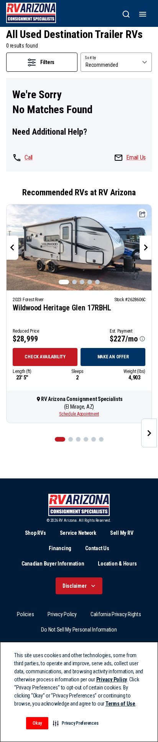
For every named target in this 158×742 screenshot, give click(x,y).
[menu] (142, 14)
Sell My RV (121, 533)
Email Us (136, 157)
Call (29, 157)
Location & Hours (117, 564)
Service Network (78, 533)
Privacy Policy (62, 614)
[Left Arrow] (12, 247)
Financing (60, 548)
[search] (126, 14)
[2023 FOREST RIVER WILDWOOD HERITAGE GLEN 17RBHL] (79, 247)
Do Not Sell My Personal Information (79, 630)
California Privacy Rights (116, 614)
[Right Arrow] (146, 247)
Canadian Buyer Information (52, 564)
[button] (75, 723)
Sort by (90, 58)
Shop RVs (35, 533)
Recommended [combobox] (102, 65)
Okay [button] (37, 723)
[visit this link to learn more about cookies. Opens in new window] (138, 704)
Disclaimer (75, 586)
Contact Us (97, 548)
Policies (25, 614)
